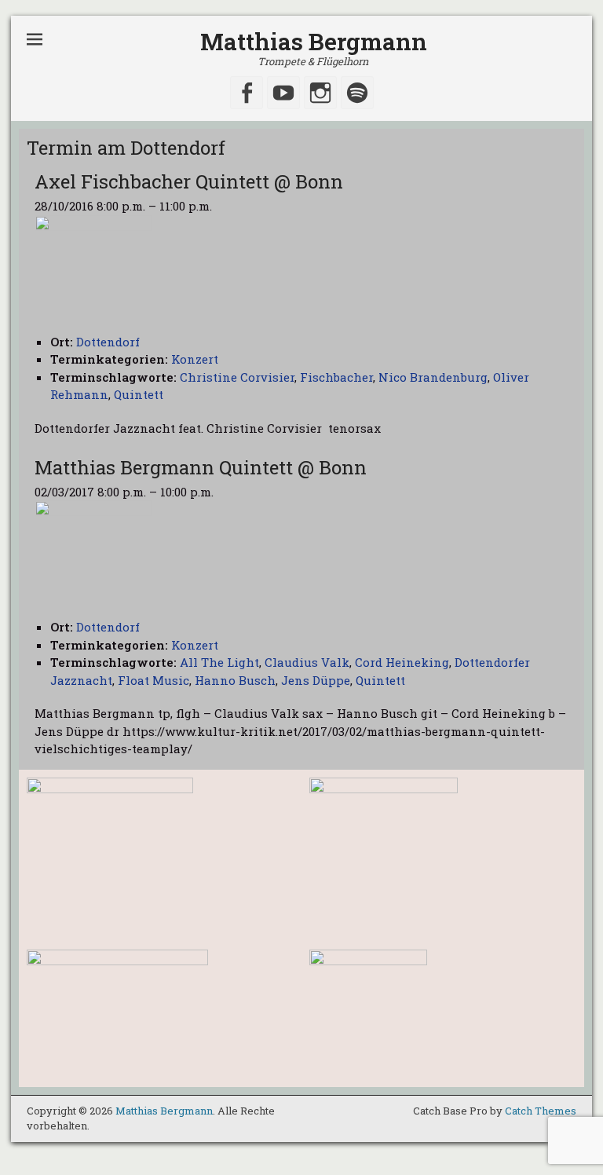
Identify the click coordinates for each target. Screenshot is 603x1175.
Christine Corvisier (237, 377)
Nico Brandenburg (433, 377)
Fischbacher (336, 377)
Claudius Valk (307, 662)
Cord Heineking (402, 662)
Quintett (138, 394)
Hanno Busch (235, 680)
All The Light (219, 662)
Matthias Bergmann (313, 41)
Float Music (153, 680)
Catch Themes (540, 1111)
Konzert (194, 359)
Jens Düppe (315, 680)
